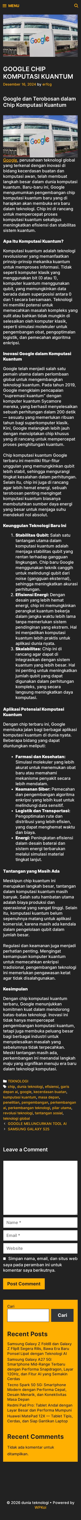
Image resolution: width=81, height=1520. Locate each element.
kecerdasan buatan (50, 1092)
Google (10, 160)
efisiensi (52, 1087)
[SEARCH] (76, 5)
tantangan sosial (49, 1113)
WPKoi (40, 1507)
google (25, 1092)
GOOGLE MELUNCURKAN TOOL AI (37, 1124)
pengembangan (35, 1102)
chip (11, 1087)
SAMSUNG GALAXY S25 (29, 1129)
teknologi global (16, 1118)
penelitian (11, 1102)
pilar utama (61, 1108)
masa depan (48, 1097)
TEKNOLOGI (18, 1081)
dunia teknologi (30, 1087)
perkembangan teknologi (29, 1108)
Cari (10, 1306)
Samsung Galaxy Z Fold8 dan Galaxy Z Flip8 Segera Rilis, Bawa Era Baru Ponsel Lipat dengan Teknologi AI (39, 1349)
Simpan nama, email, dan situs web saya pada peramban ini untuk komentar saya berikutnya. (40, 1264)
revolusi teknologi (18, 1113)
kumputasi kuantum (19, 1097)
